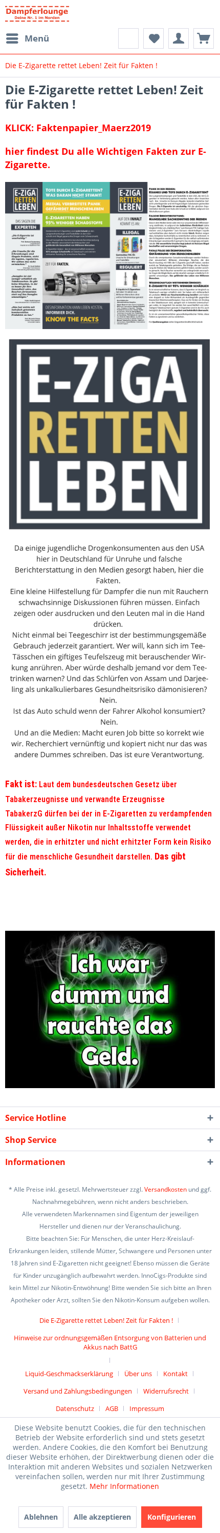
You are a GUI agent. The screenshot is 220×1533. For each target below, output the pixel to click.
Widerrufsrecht (166, 1391)
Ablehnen (41, 1517)
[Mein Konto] (178, 38)
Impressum (146, 1408)
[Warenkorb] (203, 38)
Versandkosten (165, 1189)
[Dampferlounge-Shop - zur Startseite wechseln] (37, 14)
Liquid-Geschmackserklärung (69, 1373)
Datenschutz (75, 1408)
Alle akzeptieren (102, 1517)
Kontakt (175, 1373)
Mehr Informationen (124, 1486)
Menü (37, 38)
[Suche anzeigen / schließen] (128, 38)
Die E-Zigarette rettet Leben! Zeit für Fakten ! (106, 1320)
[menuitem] (27, 38)
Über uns (138, 1373)
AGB (111, 1408)
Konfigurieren (171, 1517)
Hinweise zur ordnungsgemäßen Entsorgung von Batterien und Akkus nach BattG (110, 1342)
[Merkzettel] (153, 38)
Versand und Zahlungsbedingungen (78, 1391)
